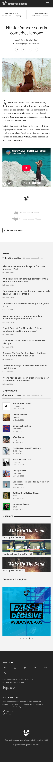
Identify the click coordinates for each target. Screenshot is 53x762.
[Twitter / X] (23, 49)
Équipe (8, 714)
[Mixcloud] (45, 667)
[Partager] (35, 49)
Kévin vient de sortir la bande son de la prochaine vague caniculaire (22, 317)
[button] (20, 638)
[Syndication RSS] (4, 673)
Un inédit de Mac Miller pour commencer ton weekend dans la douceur (25, 280)
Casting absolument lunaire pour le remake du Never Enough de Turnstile (26, 292)
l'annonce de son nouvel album (31, 102)
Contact (10, 711)
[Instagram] (15, 667)
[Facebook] (17, 49)
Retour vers (15, 230)
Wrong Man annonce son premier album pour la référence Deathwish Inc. (25, 379)
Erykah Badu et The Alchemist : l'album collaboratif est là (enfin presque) (22, 329)
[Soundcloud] (35, 667)
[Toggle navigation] (47, 4)
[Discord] (25, 667)
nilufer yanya (21, 43)
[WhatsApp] (29, 49)
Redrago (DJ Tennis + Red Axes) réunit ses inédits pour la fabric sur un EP (24, 354)
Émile (20, 40)
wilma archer (34, 43)
